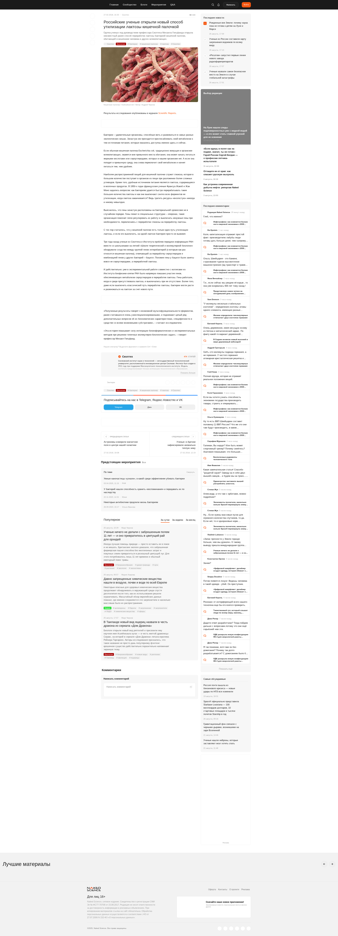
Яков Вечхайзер (214, 278)
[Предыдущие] (324, 864)
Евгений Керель (214, 324)
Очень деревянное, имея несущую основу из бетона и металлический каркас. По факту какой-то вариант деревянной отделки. (225, 331)
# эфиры (141, 611)
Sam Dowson (213, 299)
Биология (121, 44)
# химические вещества (124, 611)
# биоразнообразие (124, 565)
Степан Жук (212, 489)
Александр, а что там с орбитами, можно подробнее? (224, 495)
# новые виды (141, 654)
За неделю (177, 520)
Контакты (222, 889)
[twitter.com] (219, 928)
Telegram (118, 407)
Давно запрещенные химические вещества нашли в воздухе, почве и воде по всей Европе (135, 580)
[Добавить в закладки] (92, 16)
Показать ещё (226, 669)
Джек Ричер (212, 619)
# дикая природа (142, 565)
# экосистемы (135, 568)
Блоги (144, 4)
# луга (155, 565)
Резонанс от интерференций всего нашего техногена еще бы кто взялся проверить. (225, 603)
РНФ (124, 483)
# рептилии (155, 654)
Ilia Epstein (212, 230)
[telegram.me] (243, 928)
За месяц (190, 520)
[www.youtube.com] (231, 928)
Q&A (172, 4)
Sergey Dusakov (214, 577)
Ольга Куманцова (215, 417)
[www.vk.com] (225, 928)
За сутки (165, 520)
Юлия (124, 497)
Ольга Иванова (128, 507)
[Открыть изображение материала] (149, 74)
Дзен (149, 407)
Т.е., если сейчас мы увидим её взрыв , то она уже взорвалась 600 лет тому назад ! (225, 284)
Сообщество (129, 4)
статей (189, 357)
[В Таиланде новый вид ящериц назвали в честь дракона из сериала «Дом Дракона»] (184, 632)
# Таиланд (109, 658)
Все (144, 462)
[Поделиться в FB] (92, 22)
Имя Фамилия (213, 465)
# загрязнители (160, 608)
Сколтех (125, 15)
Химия (107, 608)
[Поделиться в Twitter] (92, 29)
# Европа (132, 608)
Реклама (245, 889)
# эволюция (121, 658)
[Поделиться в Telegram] (92, 36)
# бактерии (132, 44)
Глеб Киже (212, 372)
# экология (121, 568)
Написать (230, 5)
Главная (114, 4)
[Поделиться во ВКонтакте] (92, 42)
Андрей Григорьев (216, 348)
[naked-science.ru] (248, 928)
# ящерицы (134, 658)
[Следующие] (332, 864)
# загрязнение (145, 608)
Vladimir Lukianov (215, 535)
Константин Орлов (216, 559)
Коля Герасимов (215, 393)
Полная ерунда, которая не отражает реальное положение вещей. (222, 378)
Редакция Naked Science (218, 212)
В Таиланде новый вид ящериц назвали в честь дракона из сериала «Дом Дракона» (136, 623)
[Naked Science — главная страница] (98, 5)
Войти (246, 5)
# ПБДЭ (108, 611)
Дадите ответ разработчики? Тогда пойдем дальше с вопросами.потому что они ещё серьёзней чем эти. (225, 626)
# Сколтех (175, 44)
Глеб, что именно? (212, 216)
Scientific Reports (167, 113)
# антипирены (119, 608)
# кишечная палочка (149, 44)
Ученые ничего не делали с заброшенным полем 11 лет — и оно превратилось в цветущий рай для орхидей (136, 535)
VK (180, 407)
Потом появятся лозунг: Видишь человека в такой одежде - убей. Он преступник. (225, 582)
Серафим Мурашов (216, 441)
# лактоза (164, 44)
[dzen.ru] (237, 928)
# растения (109, 568)
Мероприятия (158, 4)
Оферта (212, 889)
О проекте (234, 889)
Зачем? (207, 563)
